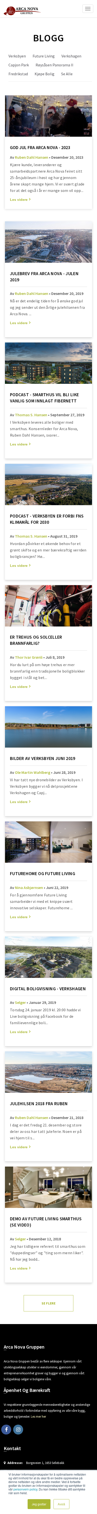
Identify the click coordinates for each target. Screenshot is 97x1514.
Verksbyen (17, 55)
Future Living (44, 55)
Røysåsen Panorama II (54, 64)
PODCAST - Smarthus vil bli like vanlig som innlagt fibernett (44, 398)
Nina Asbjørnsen (29, 887)
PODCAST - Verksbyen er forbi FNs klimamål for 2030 (47, 519)
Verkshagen (71, 55)
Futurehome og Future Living (42, 873)
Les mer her (38, 1416)
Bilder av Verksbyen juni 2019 (42, 758)
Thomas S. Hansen (31, 414)
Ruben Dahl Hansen (31, 157)
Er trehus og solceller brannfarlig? (36, 640)
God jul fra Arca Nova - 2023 (40, 147)
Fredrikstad (18, 73)
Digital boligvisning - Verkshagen (48, 989)
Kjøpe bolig (44, 73)
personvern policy (25, 1489)
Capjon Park (18, 64)
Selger (20, 1002)
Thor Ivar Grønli (29, 657)
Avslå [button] (61, 1504)
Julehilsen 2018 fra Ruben (39, 1103)
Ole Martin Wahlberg (32, 772)
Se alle (67, 73)
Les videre (19, 200)
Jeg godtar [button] (39, 1504)
